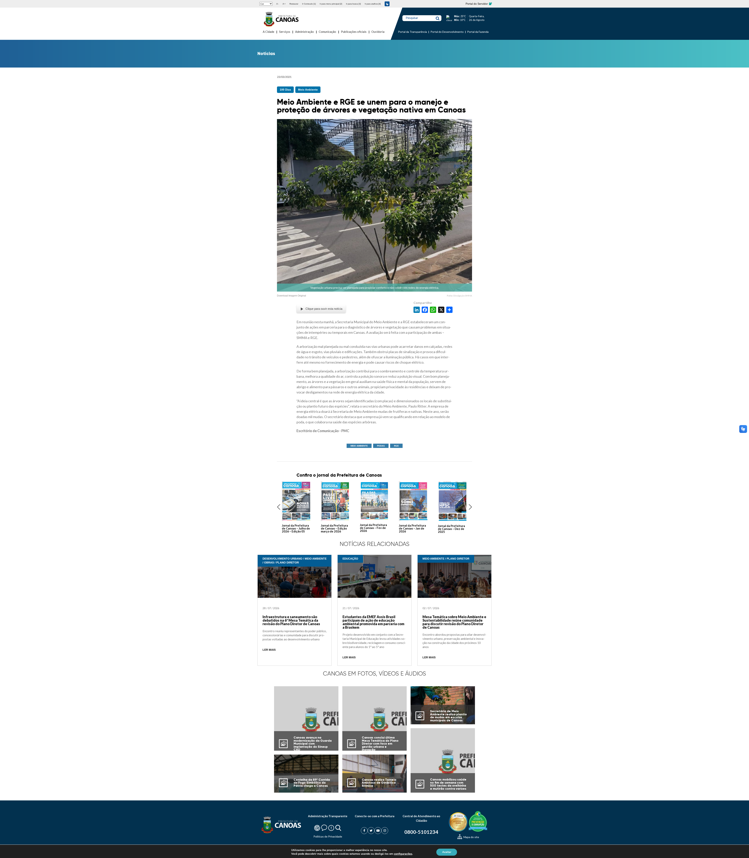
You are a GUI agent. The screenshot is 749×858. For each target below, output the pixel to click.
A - (277, 4)
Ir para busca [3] (353, 4)
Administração (304, 31)
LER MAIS (269, 649)
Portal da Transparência (412, 31)
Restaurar (293, 4)
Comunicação (327, 31)
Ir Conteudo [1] (309, 4)
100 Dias (285, 89)
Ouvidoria (377, 31)
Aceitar (446, 852)
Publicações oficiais (354, 31)
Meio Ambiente (308, 89)
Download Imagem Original (291, 295)
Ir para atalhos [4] (373, 4)
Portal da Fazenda (478, 31)
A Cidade (268, 31)
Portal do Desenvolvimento (447, 31)
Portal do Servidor (477, 3)
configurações (403, 853)
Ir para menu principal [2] (331, 4)
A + (284, 4)
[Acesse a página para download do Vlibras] (387, 3)
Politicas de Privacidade (327, 836)
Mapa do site (471, 837)
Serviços (284, 31)
